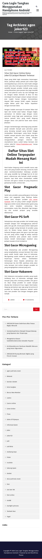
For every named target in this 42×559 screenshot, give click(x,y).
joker (17, 58)
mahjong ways (12, 452)
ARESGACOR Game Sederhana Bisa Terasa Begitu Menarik (21, 325)
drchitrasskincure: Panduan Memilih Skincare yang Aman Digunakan (22, 347)
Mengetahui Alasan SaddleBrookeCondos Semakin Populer (20, 340)
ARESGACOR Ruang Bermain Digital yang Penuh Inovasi (20, 355)
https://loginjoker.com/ (24, 144)
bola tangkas (9, 55)
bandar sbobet (31, 52)
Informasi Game (12, 425)
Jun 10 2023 (8, 70)
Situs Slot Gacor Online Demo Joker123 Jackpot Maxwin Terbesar (19, 74)
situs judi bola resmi (11, 64)
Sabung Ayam (30, 61)
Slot (21, 64)
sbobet (9, 473)
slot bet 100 (11, 490)
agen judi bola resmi (11, 52)
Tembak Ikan (28, 64)
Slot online (10, 495)
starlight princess (13, 506)
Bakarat (22, 52)
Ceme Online (9, 58)
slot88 (9, 500)
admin (12, 300)
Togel (36, 64)
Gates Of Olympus (13, 419)
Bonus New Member (13, 392)
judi (30, 58)
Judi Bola (8, 61)
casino (18, 55)
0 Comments (29, 300)
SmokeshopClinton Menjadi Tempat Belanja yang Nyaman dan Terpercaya (21, 332)
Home (10, 32)
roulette (22, 61)
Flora (8, 414)
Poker (15, 61)
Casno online (26, 55)
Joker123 (23, 58)
